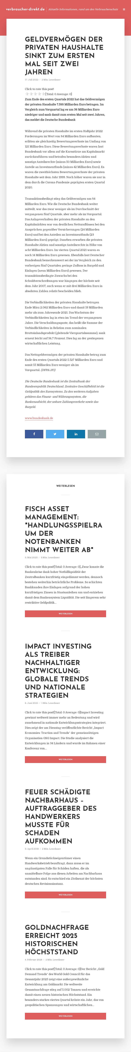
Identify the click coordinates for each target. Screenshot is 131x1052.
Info (63, 9)
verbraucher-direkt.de (25, 9)
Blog (53, 9)
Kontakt (76, 9)
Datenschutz (110, 9)
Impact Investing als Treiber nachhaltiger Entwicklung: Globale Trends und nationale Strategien (58, 671)
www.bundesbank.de (39, 418)
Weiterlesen (65, 614)
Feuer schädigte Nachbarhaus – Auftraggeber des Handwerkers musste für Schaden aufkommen (61, 817)
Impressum (92, 9)
